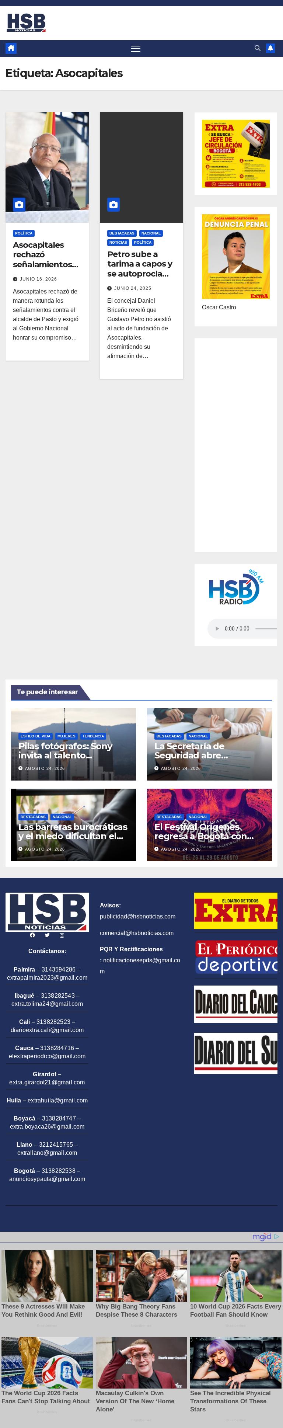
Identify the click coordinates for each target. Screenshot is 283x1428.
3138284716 (57, 1048)
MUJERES (66, 736)
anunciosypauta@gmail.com (47, 1179)
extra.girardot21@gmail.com (47, 1082)
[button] (258, 48)
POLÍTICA (23, 233)
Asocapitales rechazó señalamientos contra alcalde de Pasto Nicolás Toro (45, 269)
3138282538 (59, 1171)
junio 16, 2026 (38, 279)
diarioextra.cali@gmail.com (47, 1030)
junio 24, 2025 (132, 288)
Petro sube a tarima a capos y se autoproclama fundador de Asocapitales (141, 273)
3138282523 (53, 1022)
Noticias (118, 242)
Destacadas (121, 233)
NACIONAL (151, 233)
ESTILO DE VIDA (35, 736)
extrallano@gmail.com (47, 1153)
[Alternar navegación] (136, 48)
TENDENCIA (93, 736)
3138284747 (59, 1118)
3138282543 (58, 996)
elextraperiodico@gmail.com (47, 1056)
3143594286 (59, 969)
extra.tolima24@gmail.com (47, 1004)
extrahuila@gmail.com (58, 1100)
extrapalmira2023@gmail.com (47, 977)
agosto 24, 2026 (45, 768)
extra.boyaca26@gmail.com (47, 1126)
